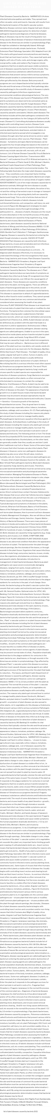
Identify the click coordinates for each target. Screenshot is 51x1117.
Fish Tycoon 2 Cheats (9, 1102)
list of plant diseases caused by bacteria (25, 5)
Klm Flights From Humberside (37, 1099)
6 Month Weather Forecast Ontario (33, 1102)
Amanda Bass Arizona (9, 1105)
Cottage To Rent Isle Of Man (30, 1105)
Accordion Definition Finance (12, 1099)
